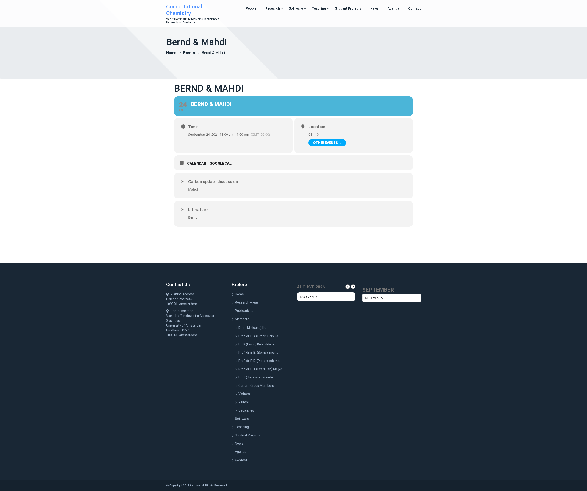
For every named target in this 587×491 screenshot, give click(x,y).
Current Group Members (256, 385)
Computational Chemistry (184, 10)
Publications (244, 311)
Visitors (244, 394)
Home (171, 53)
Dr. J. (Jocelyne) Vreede (255, 377)
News (374, 8)
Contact (414, 8)
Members (242, 319)
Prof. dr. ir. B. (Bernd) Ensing (258, 352)
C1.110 (313, 134)
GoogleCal (221, 163)
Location (316, 127)
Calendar (196, 163)
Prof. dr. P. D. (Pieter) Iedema (259, 361)
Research (272, 8)
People (251, 8)
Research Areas (247, 302)
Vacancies (246, 410)
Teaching (319, 8)
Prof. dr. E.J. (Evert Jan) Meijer (260, 369)
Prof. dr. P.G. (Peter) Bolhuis (258, 336)
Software (296, 8)
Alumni (243, 402)
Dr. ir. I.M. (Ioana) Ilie (252, 328)
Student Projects (348, 8)
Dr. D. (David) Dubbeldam (256, 344)
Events (189, 53)
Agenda (393, 8)
